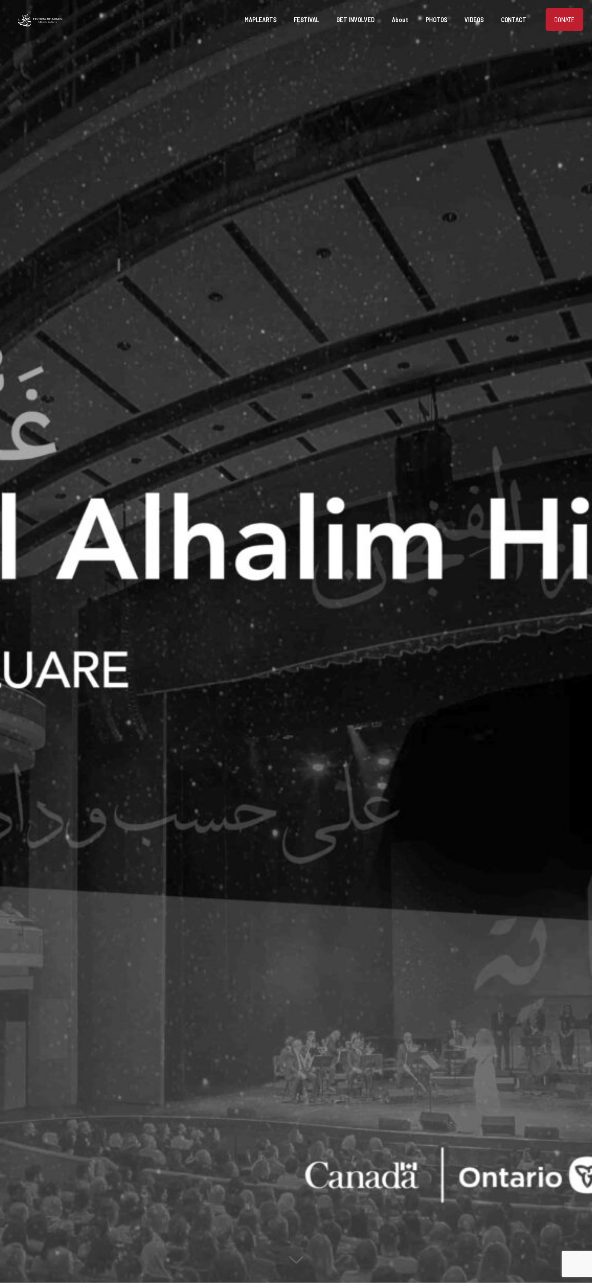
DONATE (564, 19)
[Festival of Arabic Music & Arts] (40, 19)
